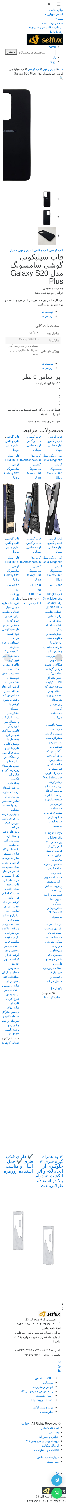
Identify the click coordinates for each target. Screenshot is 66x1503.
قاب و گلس (41, 250)
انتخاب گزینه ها (10, 1042)
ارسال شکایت (44, 1395)
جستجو (11, 52)
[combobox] (37, 52)
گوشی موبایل (55, 14)
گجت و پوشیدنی (53, 23)
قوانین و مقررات (43, 1387)
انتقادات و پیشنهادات (41, 1400)
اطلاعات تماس (44, 1378)
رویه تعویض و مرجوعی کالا (37, 1391)
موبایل (13, 250)
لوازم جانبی (56, 10)
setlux (25, 1423)
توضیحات (47, 312)
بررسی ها (47, 316)
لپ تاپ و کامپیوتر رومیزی (47, 27)
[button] (61, 78)
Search (51, 47)
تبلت (60, 18)
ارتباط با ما (56, 32)
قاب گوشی (34, 69)
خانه (60, 69)
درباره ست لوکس (42, 1407)
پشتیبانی (48, 1382)
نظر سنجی (46, 1412)
